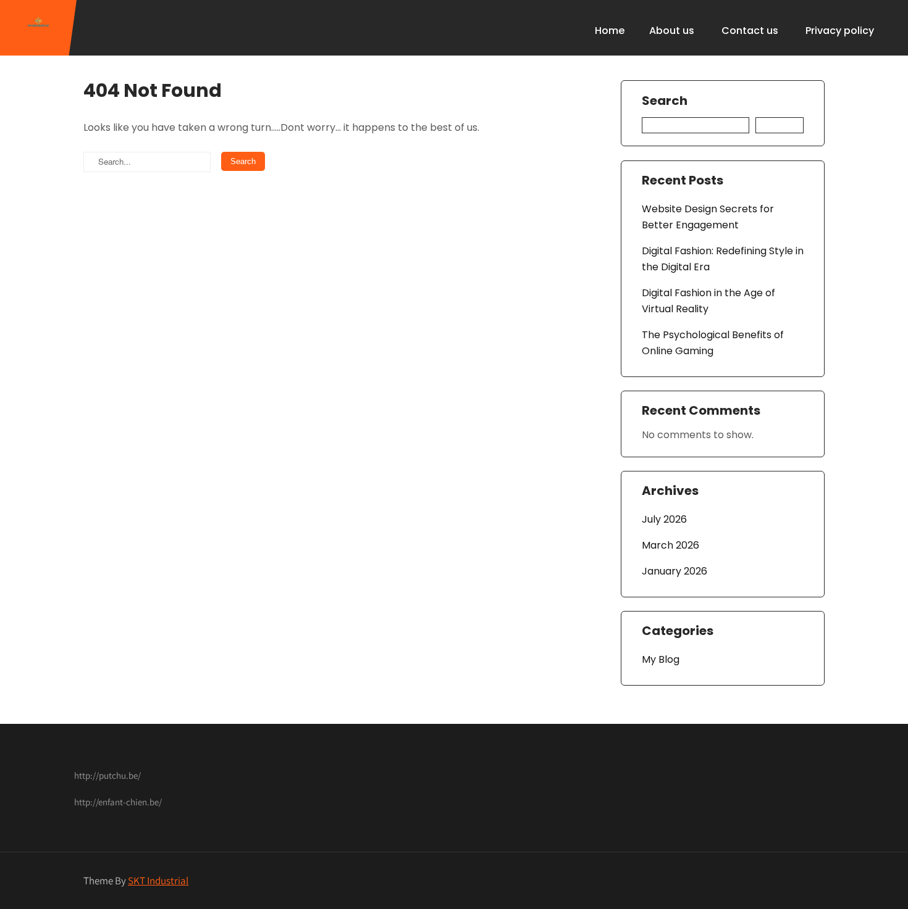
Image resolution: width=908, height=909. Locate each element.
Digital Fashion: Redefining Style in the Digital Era (723, 259)
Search (664, 101)
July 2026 (664, 519)
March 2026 (670, 545)
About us (671, 30)
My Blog (660, 659)
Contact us (749, 30)
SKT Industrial (158, 880)
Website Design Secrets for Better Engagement (708, 217)
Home (609, 30)
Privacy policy (839, 30)
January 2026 (674, 571)
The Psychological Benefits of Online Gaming (713, 343)
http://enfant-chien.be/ (118, 802)
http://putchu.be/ (107, 775)
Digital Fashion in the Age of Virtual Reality (708, 301)
